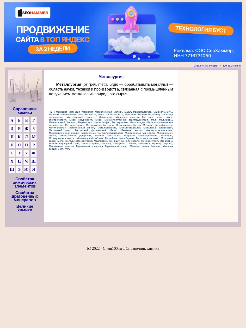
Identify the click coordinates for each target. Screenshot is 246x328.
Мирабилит (113, 135)
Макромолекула (142, 111)
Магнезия (74, 111)
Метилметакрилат (129, 127)
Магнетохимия (103, 111)
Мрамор (156, 143)
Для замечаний (232, 65)
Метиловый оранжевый (157, 127)
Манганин (130, 114)
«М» (66, 148)
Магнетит (87, 111)
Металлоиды (137, 122)
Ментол (71, 122)
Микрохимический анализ (64, 133)
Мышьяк (155, 146)
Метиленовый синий (81, 127)
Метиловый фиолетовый (90, 130)
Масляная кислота (127, 117)
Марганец (154, 114)
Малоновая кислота (72, 114)
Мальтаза (90, 114)
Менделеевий (57, 122)
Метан (137, 125)
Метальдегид (123, 125)
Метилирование (107, 127)
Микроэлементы (90, 133)
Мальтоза (103, 114)
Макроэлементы (163, 111)
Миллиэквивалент (112, 133)
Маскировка (105, 117)
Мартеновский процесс (81, 117)
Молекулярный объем (90, 138)
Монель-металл (130, 141)
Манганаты (116, 114)
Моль (60, 141)
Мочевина (144, 143)
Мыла (145, 146)
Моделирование (147, 135)
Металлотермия (74, 125)
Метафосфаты (163, 125)
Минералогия (133, 133)
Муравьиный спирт (116, 146)
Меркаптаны (85, 122)
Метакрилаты (120, 122)
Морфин (106, 143)
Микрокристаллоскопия (159, 130)
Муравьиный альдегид (89, 146)
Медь (98, 119)
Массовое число (152, 117)
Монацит (114, 141)
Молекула (166, 135)
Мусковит (135, 146)
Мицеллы (129, 135)
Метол (113, 130)
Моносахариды (90, 143)
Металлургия (93, 125)
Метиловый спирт (60, 130)
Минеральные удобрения (75, 135)
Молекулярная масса (61, 138)
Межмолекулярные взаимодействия (126, 119)
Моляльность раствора (78, 141)
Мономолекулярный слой (64, 143)
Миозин (99, 135)
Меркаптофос (102, 122)
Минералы (148, 133)
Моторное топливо (124, 143)
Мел (153, 119)
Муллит (168, 143)
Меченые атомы (131, 130)
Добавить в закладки (206, 65)
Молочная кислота (147, 138)
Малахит (54, 114)
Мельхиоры (165, 119)
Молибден (111, 138)
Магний (118, 111)
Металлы (108, 125)
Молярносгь (101, 141)
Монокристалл (149, 141)
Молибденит (126, 138)
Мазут (127, 111)
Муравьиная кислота (61, 146)
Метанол (148, 125)
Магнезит (61, 111)
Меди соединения (80, 119)
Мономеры (166, 141)
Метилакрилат (57, 127)
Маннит (142, 114)
